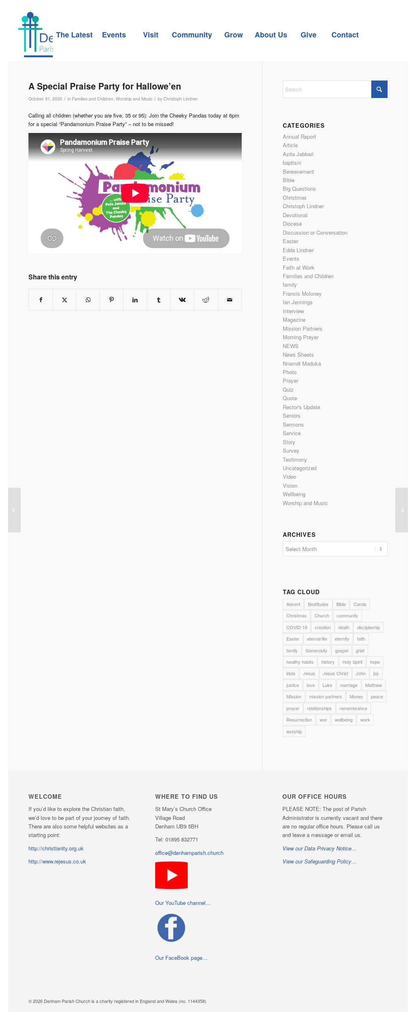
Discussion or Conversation (315, 232)
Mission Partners (303, 328)
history (328, 661)
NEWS (291, 346)
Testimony (295, 459)
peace (377, 696)
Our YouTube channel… (183, 903)
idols (290, 673)
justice (292, 685)
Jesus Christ (335, 673)
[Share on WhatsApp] (88, 299)
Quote (290, 398)
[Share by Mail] (229, 299)
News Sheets (298, 354)
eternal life (317, 638)
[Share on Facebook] (40, 299)
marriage (349, 685)
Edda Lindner (298, 250)
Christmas (295, 197)
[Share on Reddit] (205, 299)
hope (375, 661)
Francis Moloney (302, 293)
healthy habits (300, 661)
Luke (327, 685)
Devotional (295, 215)
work (365, 719)
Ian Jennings (298, 302)
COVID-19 (296, 627)
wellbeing (344, 719)
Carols (359, 604)
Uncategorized (299, 468)
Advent (293, 604)
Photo (290, 372)
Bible (289, 180)
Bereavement (298, 171)
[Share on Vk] (182, 299)
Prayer (290, 380)
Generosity (316, 650)
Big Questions (299, 188)
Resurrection (299, 719)
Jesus (309, 673)
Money (356, 696)
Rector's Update (301, 407)
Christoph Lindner (180, 99)
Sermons (293, 424)
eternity (342, 638)
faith (361, 638)
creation (323, 627)
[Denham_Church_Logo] (52, 34)
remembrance (353, 708)
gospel (341, 650)
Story (289, 442)
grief (360, 650)
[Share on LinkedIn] (135, 299)
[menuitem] (74, 34)
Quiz (288, 389)
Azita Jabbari (298, 154)
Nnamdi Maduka (302, 363)
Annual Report (299, 136)
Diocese (292, 223)
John (361, 673)
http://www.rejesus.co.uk (57, 861)
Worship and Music (134, 99)
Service (292, 433)
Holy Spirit (352, 661)
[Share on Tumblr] (158, 299)
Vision (290, 485)
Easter (290, 241)
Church (321, 615)
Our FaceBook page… (181, 957)
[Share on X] (64, 299)
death (343, 627)
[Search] (381, 34)
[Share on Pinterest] (111, 299)
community (347, 615)
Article (290, 145)
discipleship (368, 627)
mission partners (325, 696)
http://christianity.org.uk (56, 848)
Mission (293, 696)
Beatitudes (318, 604)
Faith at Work (298, 267)
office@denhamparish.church (189, 853)
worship (294, 731)
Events (291, 258)
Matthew (373, 685)
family (290, 284)
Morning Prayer (300, 337)
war (323, 719)
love (311, 685)
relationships (319, 708)
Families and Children (92, 99)
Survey (291, 450)
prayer (292, 708)
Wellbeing (294, 494)
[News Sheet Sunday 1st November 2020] (14, 510)
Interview (293, 311)
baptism (292, 162)
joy (376, 673)
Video (289, 476)
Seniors (292, 415)
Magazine (294, 319)
